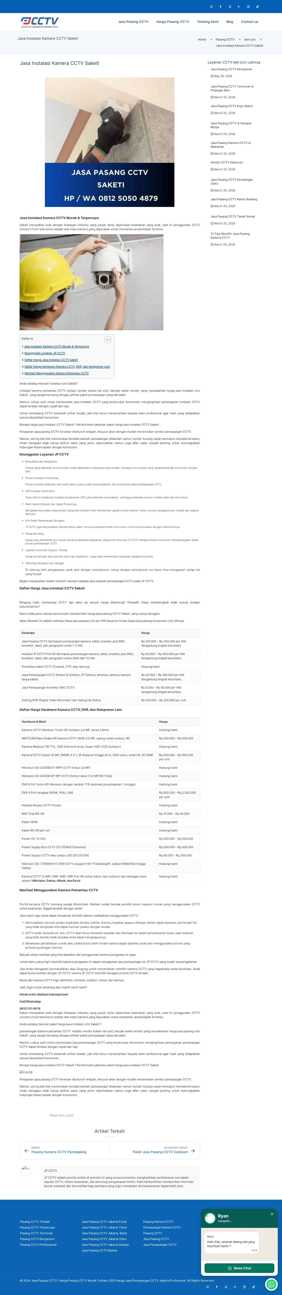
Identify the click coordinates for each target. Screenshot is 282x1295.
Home (202, 39)
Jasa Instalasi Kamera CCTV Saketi (239, 45)
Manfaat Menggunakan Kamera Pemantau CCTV (57, 373)
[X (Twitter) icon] (230, 6)
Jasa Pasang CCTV (44, 1280)
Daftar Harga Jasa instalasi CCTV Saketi (51, 359)
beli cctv (250, 39)
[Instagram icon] (248, 6)
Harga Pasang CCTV (73, 1280)
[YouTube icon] (239, 6)
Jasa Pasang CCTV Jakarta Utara (104, 1239)
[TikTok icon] (257, 6)
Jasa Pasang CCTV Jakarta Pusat (104, 1221)
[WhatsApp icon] (211, 6)
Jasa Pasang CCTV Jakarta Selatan (105, 1244)
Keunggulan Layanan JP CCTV (45, 353)
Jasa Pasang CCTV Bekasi (99, 1250)
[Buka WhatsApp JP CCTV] (271, 1284)
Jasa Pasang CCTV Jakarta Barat (104, 1233)
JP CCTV (50, 1170)
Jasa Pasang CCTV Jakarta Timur (104, 1227)
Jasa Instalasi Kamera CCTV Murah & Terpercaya (56, 346)
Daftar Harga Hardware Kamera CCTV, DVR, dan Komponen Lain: (67, 366)
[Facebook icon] (220, 6)
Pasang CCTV (225, 39)
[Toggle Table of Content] (106, 339)
